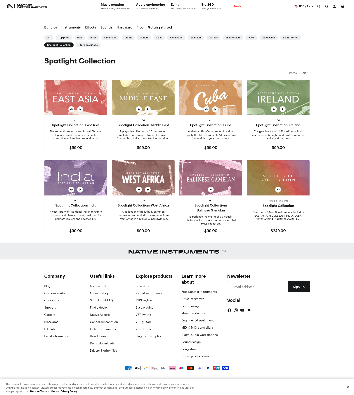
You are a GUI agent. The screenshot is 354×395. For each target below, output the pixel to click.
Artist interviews (192, 298)
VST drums (143, 329)
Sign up (299, 286)
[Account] (334, 6)
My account (98, 285)
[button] (305, 73)
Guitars (144, 37)
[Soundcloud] (249, 310)
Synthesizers (233, 37)
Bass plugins (144, 307)
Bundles (50, 27)
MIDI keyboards (146, 300)
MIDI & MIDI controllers (197, 327)
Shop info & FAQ (101, 300)
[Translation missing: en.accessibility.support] (326, 6)
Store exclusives (88, 45)
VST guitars (144, 321)
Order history (99, 293)
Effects (90, 27)
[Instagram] (236, 310)
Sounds (106, 27)
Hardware (124, 27)
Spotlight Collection (59, 45)
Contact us (52, 300)
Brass (93, 37)
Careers (49, 314)
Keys (159, 37)
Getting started (160, 27)
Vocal (251, 37)
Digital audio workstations (199, 334)
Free (140, 27)
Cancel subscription (104, 321)
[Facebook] (229, 310)
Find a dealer (99, 307)
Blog (47, 285)
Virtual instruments (149, 293)
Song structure (191, 349)
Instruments (71, 27)
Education (51, 329)
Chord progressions (195, 356)
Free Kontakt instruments (199, 291)
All (48, 37)
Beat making (190, 306)
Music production (193, 313)
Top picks (63, 37)
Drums (128, 37)
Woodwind (269, 37)
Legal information (56, 336)
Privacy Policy (69, 391)
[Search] (319, 6)
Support (50, 307)
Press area (51, 321)
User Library (98, 336)
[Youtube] (242, 310)
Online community (103, 329)
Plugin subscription (149, 336)
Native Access (100, 314)
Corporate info (54, 293)
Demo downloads (102, 343)
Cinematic (110, 37)
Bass (79, 37)
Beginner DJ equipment (197, 320)
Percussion (176, 37)
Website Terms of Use (42, 391)
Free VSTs (142, 285)
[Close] (348, 387)
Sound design (191, 341)
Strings (213, 37)
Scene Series (290, 37)
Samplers (196, 37)
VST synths (143, 314)
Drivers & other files (103, 350)
